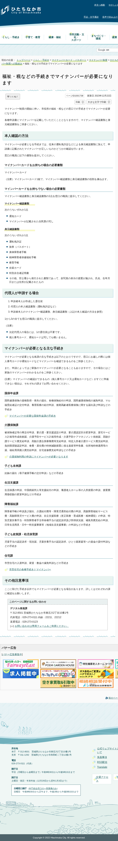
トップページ (23, 60)
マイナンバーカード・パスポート (69, 60)
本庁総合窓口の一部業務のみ (43, 788)
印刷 (78, 102)
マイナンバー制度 (98, 60)
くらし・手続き (11, 37)
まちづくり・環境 (98, 37)
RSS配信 (102, 762)
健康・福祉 (55, 37)
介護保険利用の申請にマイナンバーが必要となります (38, 456)
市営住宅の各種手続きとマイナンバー (30, 569)
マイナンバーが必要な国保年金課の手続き (32, 415)
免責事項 (102, 757)
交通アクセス (102, 779)
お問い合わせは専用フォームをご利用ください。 (42, 626)
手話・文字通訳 (91, 17)
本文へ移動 (99, 5)
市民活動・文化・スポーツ (76, 37)
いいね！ (14, 96)
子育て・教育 (33, 37)
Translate (102, 767)
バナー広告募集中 (12, 654)
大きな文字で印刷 (97, 102)
